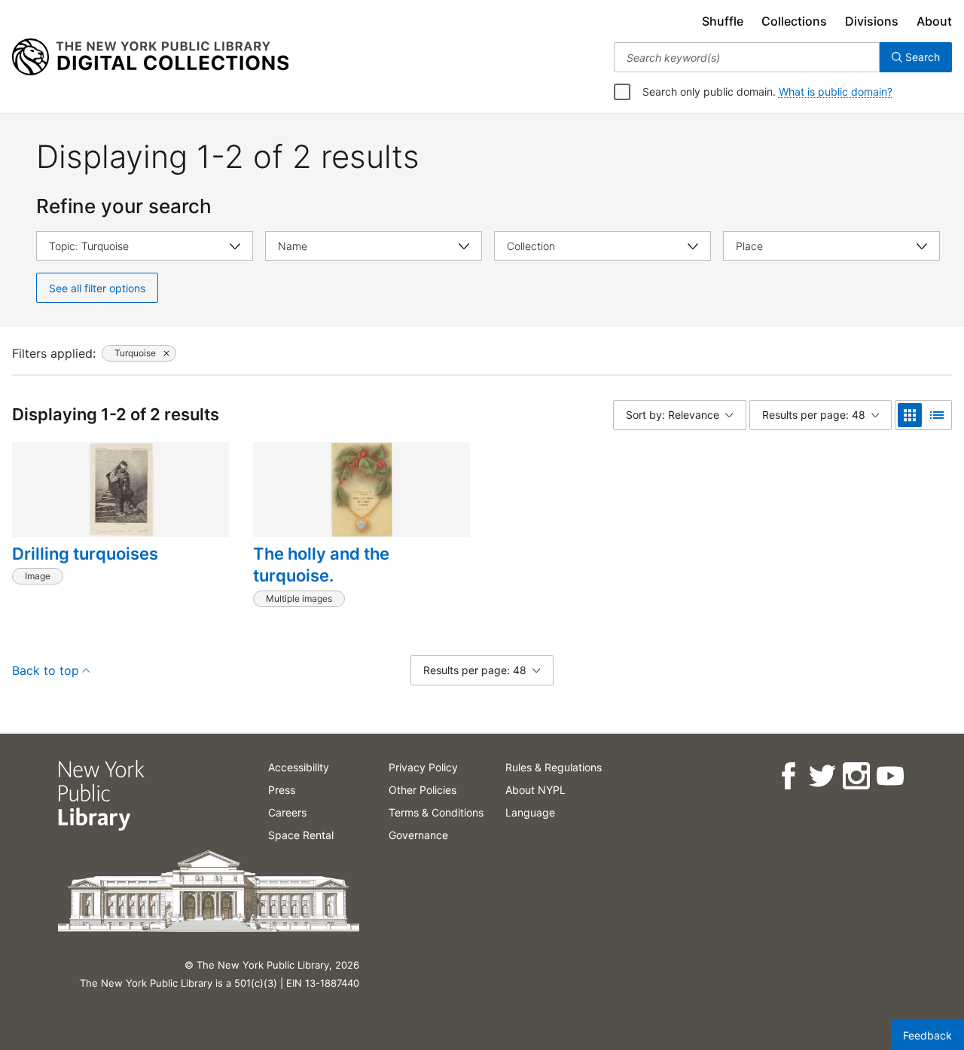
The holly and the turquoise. (321, 565)
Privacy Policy (423, 767)
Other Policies (422, 789)
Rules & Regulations (553, 767)
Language (530, 812)
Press (281, 789)
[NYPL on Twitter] (821, 776)
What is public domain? (835, 91)
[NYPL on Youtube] (889, 776)
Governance (418, 835)
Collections (794, 21)
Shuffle (722, 21)
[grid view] (910, 415)
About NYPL (535, 789)
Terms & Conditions (436, 812)
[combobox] (747, 57)
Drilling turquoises (85, 553)
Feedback (927, 1035)
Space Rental (301, 835)
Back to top (45, 670)
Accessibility (298, 767)
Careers (287, 812)
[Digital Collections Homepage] (150, 57)
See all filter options (97, 288)
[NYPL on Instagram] (855, 776)
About (934, 21)
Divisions (871, 21)
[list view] (937, 415)
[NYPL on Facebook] (787, 776)
